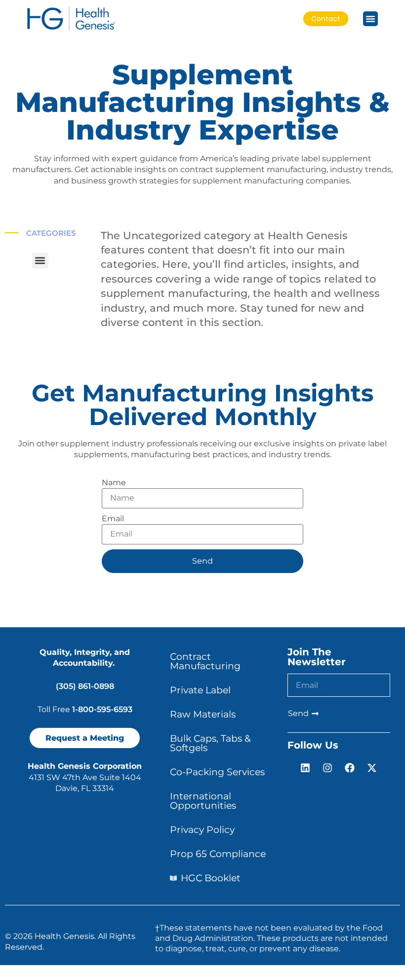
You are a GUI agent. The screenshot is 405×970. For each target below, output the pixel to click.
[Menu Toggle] (370, 18)
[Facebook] (350, 768)
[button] (40, 260)
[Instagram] (327, 768)
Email (113, 518)
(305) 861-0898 (85, 686)
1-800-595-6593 (102, 709)
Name (114, 482)
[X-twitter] (372, 768)
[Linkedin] (305, 768)
